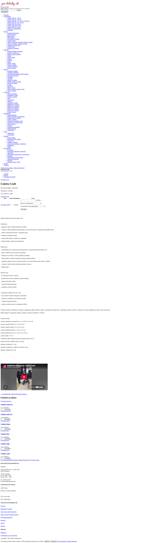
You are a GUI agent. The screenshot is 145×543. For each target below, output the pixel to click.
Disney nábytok (11, 68)
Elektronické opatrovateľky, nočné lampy (18, 154)
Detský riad (10, 141)
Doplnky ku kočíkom (13, 48)
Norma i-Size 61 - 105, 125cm (15, 22)
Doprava (3, 506)
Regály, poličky (11, 63)
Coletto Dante (5, 424)
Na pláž (9, 84)
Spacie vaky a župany (13, 110)
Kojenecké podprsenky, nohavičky (16, 151)
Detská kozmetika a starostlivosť (16, 116)
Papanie (6, 136)
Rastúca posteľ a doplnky (14, 54)
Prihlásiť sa (4, 532)
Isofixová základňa (25, 203)
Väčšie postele (11, 57)
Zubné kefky (10, 130)
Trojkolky (10, 78)
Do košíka (23, 209)
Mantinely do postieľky (13, 106)
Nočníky (9, 125)
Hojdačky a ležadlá (12, 71)
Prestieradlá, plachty (12, 95)
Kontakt (3, 526)
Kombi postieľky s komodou (15, 51)
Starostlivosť (7, 113)
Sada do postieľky (12, 94)
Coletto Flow (5, 434)
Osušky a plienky (12, 119)
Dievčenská (10, 133)
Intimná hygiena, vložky (13, 162)
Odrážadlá (10, 77)
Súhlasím (47, 541)
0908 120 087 (4, 8)
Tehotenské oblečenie (13, 159)
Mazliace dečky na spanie (14, 81)
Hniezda (9, 101)
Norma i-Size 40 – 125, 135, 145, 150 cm (18, 21)
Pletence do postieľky (13, 107)
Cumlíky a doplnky (12, 142)
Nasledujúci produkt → (21, 394)
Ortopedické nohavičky (13, 127)
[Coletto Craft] (5, 196)
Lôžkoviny (7, 92)
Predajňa (6, 15)
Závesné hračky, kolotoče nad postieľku (18, 74)
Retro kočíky (10, 36)
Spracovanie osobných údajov (9, 512)
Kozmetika (10, 150)
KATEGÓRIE (4, 12)
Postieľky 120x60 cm (13, 53)
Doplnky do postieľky (13, 109)
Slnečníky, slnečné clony (13, 45)
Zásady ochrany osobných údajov (10, 514)
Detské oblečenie (11, 115)
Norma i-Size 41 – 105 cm (14, 19)
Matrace (9, 59)
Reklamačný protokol (6, 509)
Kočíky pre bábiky (12, 83)
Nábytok (6, 50)
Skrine (9, 62)
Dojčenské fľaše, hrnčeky (14, 139)
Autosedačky (7, 16)
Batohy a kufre (11, 87)
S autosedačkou (24, 206)
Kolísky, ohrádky (12, 65)
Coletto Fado (5, 444)
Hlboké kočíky (11, 37)
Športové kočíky (11, 34)
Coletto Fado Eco (7, 404)
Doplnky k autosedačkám (14, 28)
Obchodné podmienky (7, 517)
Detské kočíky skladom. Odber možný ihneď (13, 168)
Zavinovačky (10, 100)
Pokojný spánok (11, 112)
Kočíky (6, 31)
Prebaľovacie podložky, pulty (15, 121)
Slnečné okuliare (11, 128)
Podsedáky (10, 30)
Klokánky (10, 156)
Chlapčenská (10, 134)
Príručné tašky (11, 47)
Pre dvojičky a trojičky (13, 39)
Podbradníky (10, 145)
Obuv (5, 131)
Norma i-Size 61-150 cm (13, 27)
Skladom (6, 165)
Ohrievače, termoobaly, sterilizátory (16, 144)
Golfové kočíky (11, 40)
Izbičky (9, 56)
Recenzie (3, 520)
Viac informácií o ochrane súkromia (67, 541)
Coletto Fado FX (6, 414)
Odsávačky (10, 153)
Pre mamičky (7, 148)
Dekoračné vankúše (12, 103)
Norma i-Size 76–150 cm (14, 24)
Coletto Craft (5, 453)
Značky (6, 163)
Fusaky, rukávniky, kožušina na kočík (17, 43)
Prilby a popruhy (11, 90)
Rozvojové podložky (12, 75)
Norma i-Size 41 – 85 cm (14, 18)
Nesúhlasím (54, 541)
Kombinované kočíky (13, 33)
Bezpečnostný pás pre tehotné (15, 157)
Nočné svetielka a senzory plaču (15, 89)
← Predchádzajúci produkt (8, 394)
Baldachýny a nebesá (13, 104)
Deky (8, 98)
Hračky (6, 69)
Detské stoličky (11, 137)
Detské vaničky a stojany (14, 118)
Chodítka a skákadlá (12, 72)
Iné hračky (10, 86)
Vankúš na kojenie (12, 97)
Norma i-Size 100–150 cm (14, 25)
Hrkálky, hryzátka (12, 80)
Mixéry (9, 147)
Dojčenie (9, 160)
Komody (9, 60)
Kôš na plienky (11, 124)
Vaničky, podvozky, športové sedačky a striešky (20, 42)
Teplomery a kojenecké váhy (15, 122)
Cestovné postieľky (12, 66)
